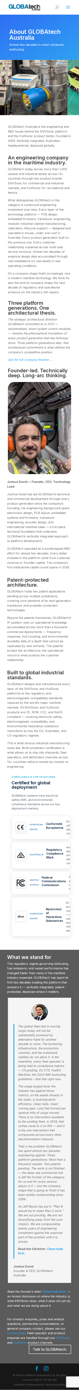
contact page (16, 1333)
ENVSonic (63, 1338)
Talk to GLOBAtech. (50, 1349)
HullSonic (20, 1342)
